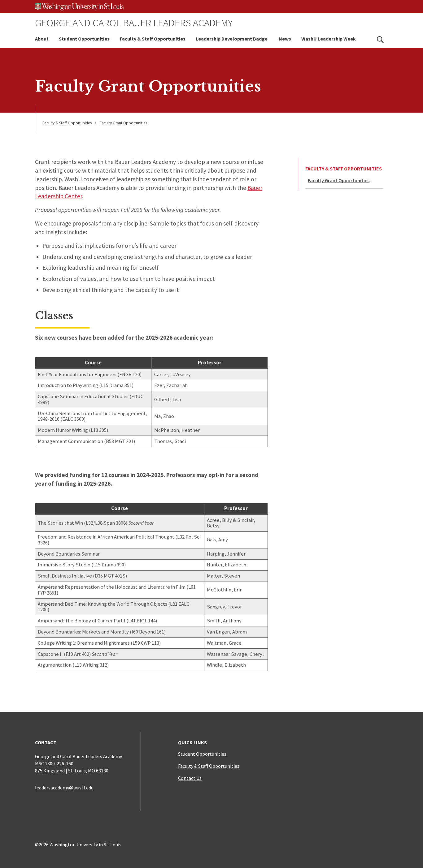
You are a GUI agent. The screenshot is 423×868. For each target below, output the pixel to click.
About (42, 39)
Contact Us (190, 778)
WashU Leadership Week (328, 39)
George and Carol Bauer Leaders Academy (134, 22)
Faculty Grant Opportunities (338, 180)
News (285, 39)
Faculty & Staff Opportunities (152, 39)
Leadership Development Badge (232, 39)
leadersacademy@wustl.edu (64, 787)
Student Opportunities (84, 39)
